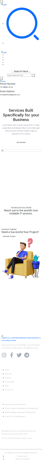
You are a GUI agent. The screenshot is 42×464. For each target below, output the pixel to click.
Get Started (21, 142)
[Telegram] (26, 355)
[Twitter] (19, 355)
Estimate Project (9, 236)
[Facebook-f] (11, 355)
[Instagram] (4, 355)
